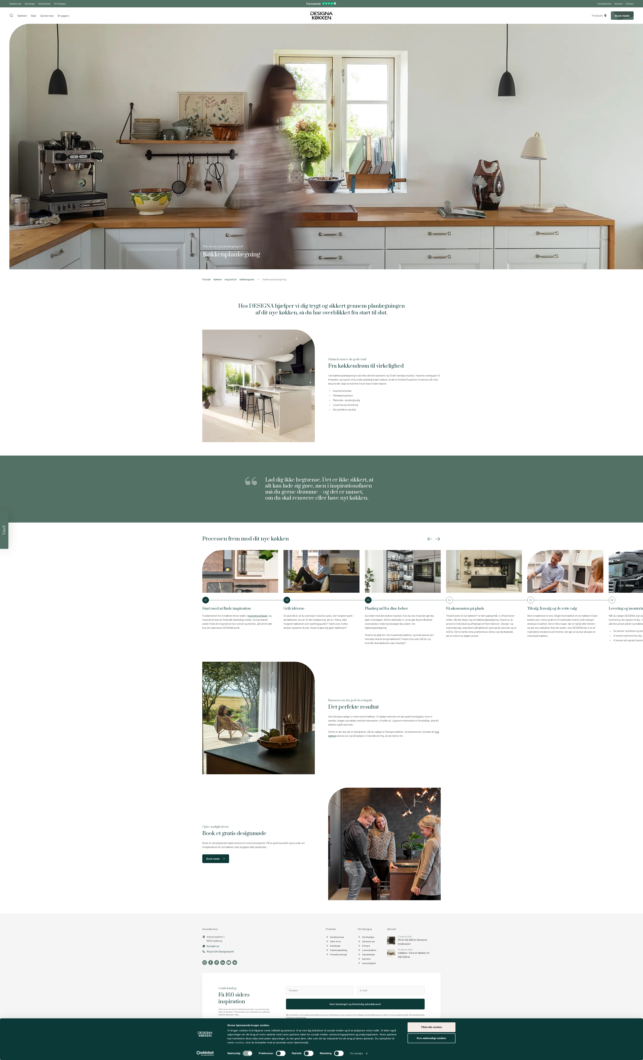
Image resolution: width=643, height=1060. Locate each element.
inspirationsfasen (257, 615)
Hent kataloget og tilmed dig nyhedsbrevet (355, 1004)
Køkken (22, 15)
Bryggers (63, 15)
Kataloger (30, 3)
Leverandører (369, 950)
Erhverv (630, 3)
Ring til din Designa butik (220, 951)
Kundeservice (604, 3)
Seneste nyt (15, 3)
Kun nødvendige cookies (431, 1038)
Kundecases (44, 3)
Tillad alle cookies (431, 1027)
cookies (239, 1042)
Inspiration (231, 279)
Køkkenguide (246, 279)
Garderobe (47, 15)
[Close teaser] (9, 511)
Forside (206, 279)
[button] (430, 539)
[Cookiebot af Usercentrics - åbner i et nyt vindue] (205, 1053)
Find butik (597, 15)
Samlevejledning (338, 950)
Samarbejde (368, 954)
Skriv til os (335, 941)
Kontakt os (213, 946)
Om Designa (60, 3)
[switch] (280, 1053)
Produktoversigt (338, 954)
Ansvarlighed (369, 963)
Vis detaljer (356, 1053)
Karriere (619, 3)
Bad (33, 15)
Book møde (213, 858)
